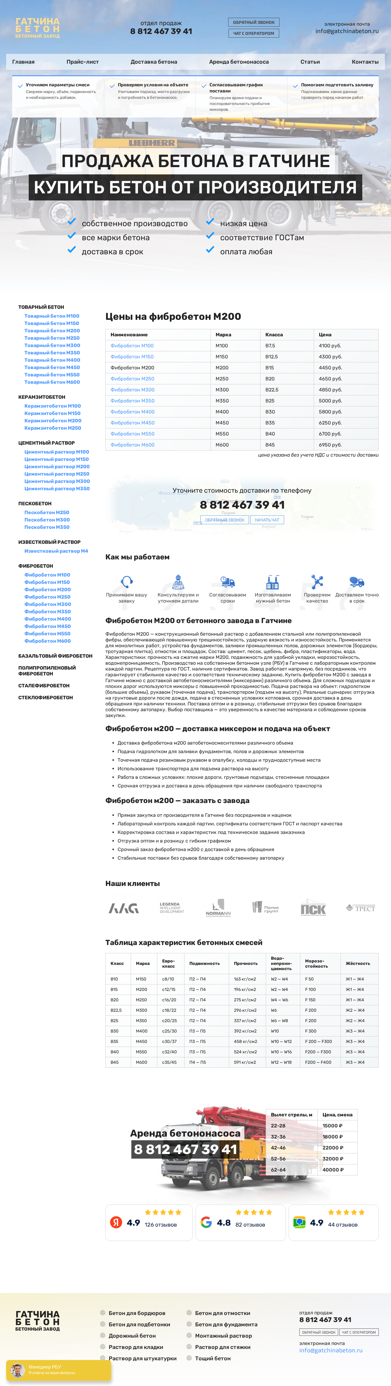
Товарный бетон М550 (52, 375)
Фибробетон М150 (47, 582)
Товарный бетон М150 (51, 323)
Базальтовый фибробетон (55, 656)
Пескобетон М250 (46, 512)
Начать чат (267, 519)
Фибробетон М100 (47, 575)
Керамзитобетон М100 (52, 406)
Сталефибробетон (44, 686)
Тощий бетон (212, 1358)
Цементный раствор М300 (57, 481)
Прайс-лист (83, 61)
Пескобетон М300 (47, 520)
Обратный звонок (254, 22)
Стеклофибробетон (45, 697)
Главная (23, 61)
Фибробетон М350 (47, 612)
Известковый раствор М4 (56, 551)
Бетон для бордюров (137, 1313)
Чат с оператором (253, 33)
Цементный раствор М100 (56, 452)
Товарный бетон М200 (52, 331)
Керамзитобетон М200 (53, 421)
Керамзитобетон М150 (52, 413)
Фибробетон (35, 566)
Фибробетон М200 (47, 589)
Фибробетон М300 (47, 604)
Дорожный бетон (132, 1335)
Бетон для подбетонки (139, 1324)
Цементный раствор (46, 443)
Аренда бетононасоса (239, 61)
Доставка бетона (154, 61)
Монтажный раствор (223, 1335)
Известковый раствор (49, 542)
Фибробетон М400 (47, 619)
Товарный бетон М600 (52, 382)
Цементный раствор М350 (57, 488)
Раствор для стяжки (222, 1347)
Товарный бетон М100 (51, 316)
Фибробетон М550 (47, 634)
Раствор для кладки (135, 1347)
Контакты (365, 61)
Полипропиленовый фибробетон (47, 671)
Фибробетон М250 (47, 597)
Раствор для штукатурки (142, 1358)
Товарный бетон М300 (52, 345)
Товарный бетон (41, 307)
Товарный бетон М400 (52, 360)
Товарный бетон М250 (52, 338)
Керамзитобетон (41, 397)
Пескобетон (35, 503)
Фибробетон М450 (47, 626)
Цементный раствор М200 (57, 466)
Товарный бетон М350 (52, 353)
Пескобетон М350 (47, 527)
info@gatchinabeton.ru (347, 30)
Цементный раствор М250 (57, 474)
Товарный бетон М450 (52, 367)
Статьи (310, 61)
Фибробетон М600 (47, 641)
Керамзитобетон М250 (52, 428)
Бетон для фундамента (226, 1324)
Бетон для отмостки (222, 1313)
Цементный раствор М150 (56, 459)
